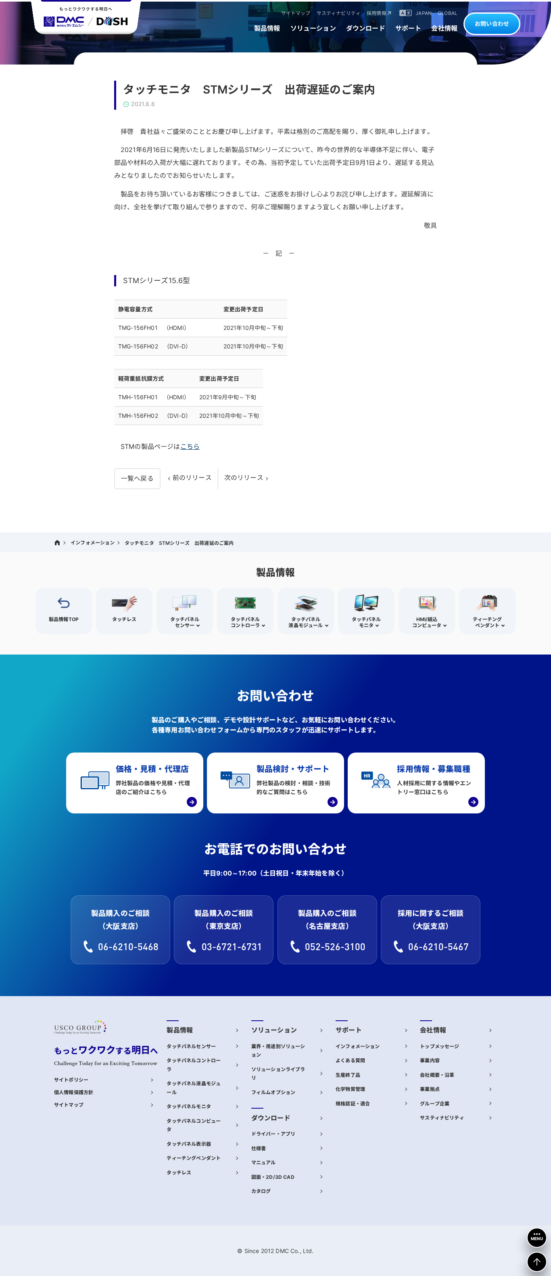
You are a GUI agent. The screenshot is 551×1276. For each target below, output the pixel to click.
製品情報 (180, 1030)
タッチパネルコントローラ (194, 1064)
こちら (190, 446)
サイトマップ (68, 1105)
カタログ (261, 1191)
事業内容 (430, 1060)
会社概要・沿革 (437, 1075)
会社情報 (433, 1030)
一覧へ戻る (137, 478)
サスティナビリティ (442, 1118)
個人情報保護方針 (73, 1092)
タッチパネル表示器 (189, 1144)
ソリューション (274, 1030)
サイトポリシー (71, 1080)
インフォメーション (93, 543)
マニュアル (263, 1162)
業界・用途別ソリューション (278, 1050)
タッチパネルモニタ (189, 1106)
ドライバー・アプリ (273, 1134)
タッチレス (179, 1173)
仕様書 (258, 1148)
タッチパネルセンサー (191, 1046)
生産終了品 (348, 1075)
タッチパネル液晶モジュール (194, 1087)
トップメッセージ (439, 1046)
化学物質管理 (350, 1089)
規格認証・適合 (353, 1104)
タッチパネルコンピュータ (194, 1125)
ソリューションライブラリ (278, 1073)
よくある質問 (350, 1060)
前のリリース (192, 478)
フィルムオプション (273, 1092)
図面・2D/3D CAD (272, 1177)
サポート (349, 1030)
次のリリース (243, 478)
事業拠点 (430, 1089)
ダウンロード (270, 1118)
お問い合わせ (492, 23)
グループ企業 (434, 1104)
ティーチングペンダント (194, 1158)
